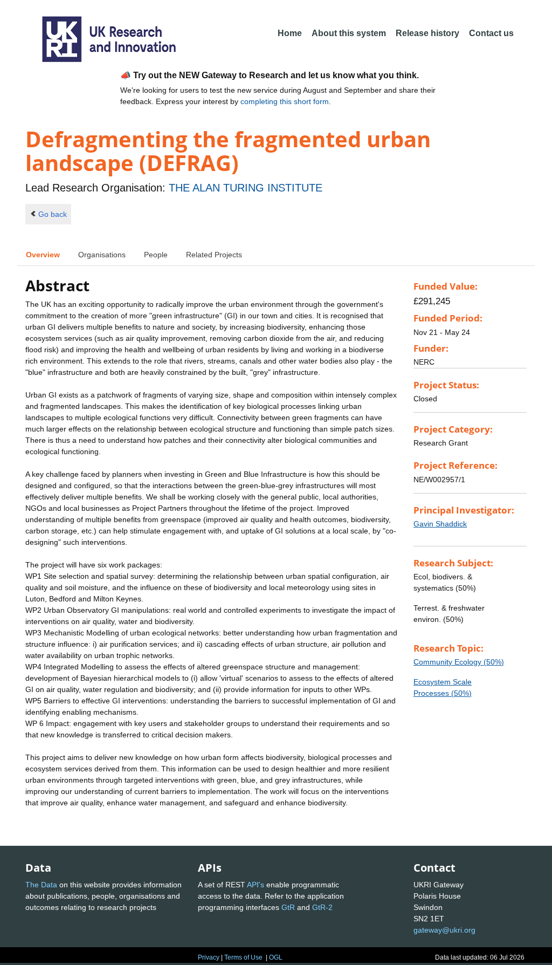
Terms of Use (243, 957)
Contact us (491, 33)
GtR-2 (322, 907)
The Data (41, 884)
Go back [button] (52, 214)
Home (290, 33)
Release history (427, 33)
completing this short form (284, 101)
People (156, 254)
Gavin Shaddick (440, 523)
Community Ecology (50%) (458, 662)
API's (255, 884)
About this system (349, 33)
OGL (275, 957)
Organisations (102, 254)
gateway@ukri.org (444, 930)
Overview (43, 254)
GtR (288, 907)
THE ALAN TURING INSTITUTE (245, 188)
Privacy (208, 957)
